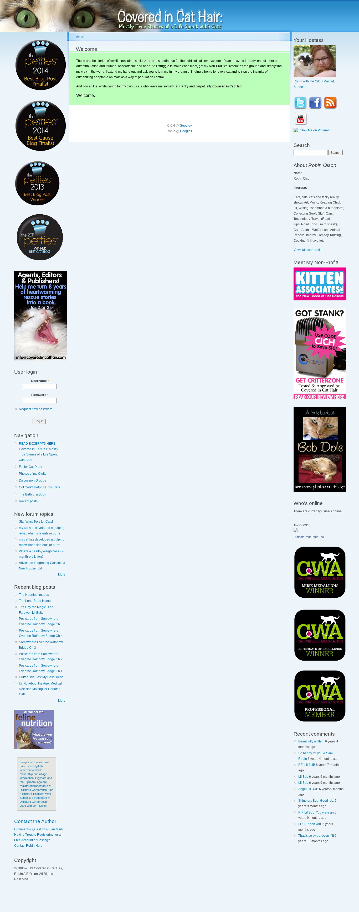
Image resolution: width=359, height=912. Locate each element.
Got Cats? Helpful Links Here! (40, 487)
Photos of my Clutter (33, 473)
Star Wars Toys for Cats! (36, 521)
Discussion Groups (32, 480)
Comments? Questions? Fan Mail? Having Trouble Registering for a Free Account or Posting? (39, 834)
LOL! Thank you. (310, 824)
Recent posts (28, 501)
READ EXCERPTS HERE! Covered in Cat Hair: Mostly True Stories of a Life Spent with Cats (38, 452)
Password (39, 395)
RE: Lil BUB (306, 765)
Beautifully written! (311, 741)
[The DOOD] (296, 531)
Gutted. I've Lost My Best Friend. (41, 677)
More (61, 574)
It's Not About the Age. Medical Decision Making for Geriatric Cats (40, 689)
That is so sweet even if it (316, 835)
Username (40, 381)
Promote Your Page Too (309, 536)
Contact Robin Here (28, 845)
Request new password (36, 409)
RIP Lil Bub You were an (316, 812)
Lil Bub (303, 777)
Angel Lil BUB (308, 789)
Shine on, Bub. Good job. (316, 800)
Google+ (186, 125)
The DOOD (301, 525)
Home (80, 36)
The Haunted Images (34, 595)
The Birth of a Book (32, 494)
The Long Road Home (35, 601)
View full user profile (308, 250)
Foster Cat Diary (30, 467)
